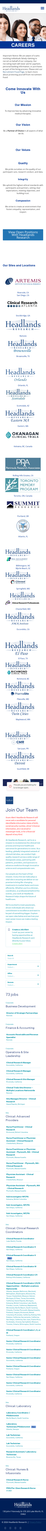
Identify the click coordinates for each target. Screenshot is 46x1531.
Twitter (15, 1528)
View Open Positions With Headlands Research (23, 235)
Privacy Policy (35, 1522)
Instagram (20, 1528)
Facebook (5, 1528)
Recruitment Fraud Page (13, 72)
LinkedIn (10, 1528)
